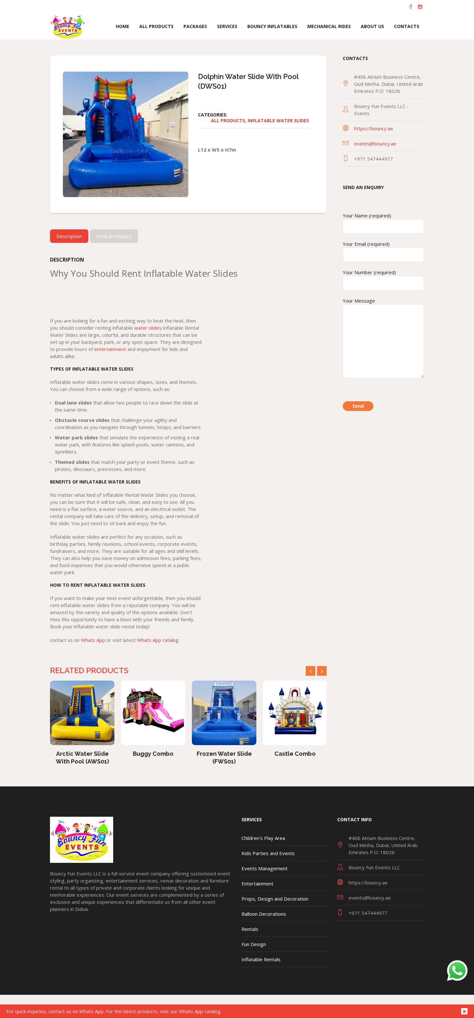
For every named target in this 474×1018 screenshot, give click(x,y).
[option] (82, 722)
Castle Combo (224, 753)
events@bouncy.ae (375, 143)
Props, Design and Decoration (275, 898)
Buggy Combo (82, 753)
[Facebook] (411, 7)
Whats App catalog (158, 640)
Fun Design (254, 944)
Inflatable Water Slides (278, 120)
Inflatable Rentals (261, 959)
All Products (228, 120)
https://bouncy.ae (373, 128)
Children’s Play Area (263, 838)
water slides (148, 327)
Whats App (93, 640)
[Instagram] (420, 7)
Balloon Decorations (264, 914)
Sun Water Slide (295, 753)
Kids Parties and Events (268, 853)
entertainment (110, 349)
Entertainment (257, 883)
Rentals (250, 929)
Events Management (265, 868)
